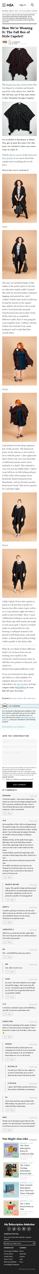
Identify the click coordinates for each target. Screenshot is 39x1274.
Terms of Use (8, 1259)
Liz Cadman (14, 42)
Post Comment (19, 785)
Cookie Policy (8, 1256)
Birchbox (7, 715)
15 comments (23, 44)
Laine (4, 226)
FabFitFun (5, 719)
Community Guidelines (11, 1251)
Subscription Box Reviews (24, 698)
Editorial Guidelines (10, 1262)
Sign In (23, 4)
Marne (5, 545)
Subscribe (23, 1254)
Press (21, 1262)
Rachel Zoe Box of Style (17, 85)
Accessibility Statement (11, 1264)
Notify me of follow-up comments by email (19, 779)
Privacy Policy (8, 1254)
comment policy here (8, 776)
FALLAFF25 (20, 687)
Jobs (21, 1259)
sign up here (22, 684)
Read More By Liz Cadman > (13, 726)
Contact (22, 1256)
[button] (8, 813)
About (22, 1251)
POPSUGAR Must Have (27, 717)
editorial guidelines (21, 18)
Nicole (5, 389)
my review (17, 155)
